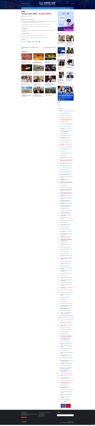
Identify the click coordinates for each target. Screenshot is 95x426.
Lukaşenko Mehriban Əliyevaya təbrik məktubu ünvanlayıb (66, 346)
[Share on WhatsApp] (22, 41)
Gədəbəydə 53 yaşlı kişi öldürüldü (65, 350)
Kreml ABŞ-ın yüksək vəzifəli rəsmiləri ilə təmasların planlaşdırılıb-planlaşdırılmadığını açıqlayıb (66, 190)
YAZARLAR (54, 8)
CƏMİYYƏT (33, 8)
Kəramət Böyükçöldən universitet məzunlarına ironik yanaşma (66, 271)
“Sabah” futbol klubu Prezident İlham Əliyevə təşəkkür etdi (66, 128)
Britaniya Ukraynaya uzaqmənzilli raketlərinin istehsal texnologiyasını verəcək (66, 308)
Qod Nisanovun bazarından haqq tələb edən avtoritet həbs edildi (61, 81)
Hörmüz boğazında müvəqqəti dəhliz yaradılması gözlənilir (67, 322)
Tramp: (66, 144)
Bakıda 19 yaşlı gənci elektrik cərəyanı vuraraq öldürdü (66, 255)
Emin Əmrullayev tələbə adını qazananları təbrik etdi (66, 358)
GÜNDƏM (25, 8)
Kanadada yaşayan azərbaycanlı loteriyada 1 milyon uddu (61, 55)
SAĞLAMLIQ (62, 8)
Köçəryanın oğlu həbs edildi (64, 299)
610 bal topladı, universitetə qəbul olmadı (67, 292)
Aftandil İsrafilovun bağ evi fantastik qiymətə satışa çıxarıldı (66, 285)
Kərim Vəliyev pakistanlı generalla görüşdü (67, 380)
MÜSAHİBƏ (46, 8)
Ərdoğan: (67, 325)
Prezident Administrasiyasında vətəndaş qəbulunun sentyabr (66, 378)
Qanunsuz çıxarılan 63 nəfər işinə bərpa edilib (69, 67)
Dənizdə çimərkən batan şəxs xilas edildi (66, 329)
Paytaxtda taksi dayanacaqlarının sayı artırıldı (66, 187)
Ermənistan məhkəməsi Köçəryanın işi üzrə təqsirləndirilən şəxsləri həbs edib (66, 200)
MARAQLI (67, 8)
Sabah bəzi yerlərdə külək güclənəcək (65, 399)
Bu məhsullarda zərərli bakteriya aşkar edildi (66, 163)
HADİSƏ (59, 8)
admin (25, 16)
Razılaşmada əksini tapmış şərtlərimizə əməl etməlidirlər (66, 236)
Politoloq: (66, 382)
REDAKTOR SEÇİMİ (42, 8)
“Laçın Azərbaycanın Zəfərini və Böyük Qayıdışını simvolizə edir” (67, 231)
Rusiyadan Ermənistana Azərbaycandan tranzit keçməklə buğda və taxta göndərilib (66, 368)
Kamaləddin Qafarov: (67, 287)
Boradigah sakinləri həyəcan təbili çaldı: (66, 215)
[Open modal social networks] (39, 41)
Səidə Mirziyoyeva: (66, 336)
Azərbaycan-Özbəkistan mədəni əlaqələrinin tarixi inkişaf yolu (66, 355)
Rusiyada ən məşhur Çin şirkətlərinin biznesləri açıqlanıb (66, 198)
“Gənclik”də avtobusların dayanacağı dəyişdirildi (67, 389)
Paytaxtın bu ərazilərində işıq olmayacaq (66, 327)
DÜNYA (36, 8)
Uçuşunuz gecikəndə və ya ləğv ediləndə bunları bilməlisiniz (66, 177)
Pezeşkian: (67, 320)
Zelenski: (66, 119)
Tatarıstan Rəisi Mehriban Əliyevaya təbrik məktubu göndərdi (66, 138)
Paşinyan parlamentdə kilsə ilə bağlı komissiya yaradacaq (66, 392)
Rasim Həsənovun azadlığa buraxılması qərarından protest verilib (65, 387)
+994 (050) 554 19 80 (42, 413)
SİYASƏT (27, 8)
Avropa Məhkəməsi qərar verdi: (67, 193)
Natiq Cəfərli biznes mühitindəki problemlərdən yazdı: (66, 234)
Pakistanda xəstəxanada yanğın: (66, 290)
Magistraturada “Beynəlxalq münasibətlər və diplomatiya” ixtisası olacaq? (66, 259)
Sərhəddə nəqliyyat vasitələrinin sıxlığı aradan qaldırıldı (66, 218)
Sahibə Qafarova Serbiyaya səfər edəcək (66, 135)
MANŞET (23, 8)
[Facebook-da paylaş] (25, 41)
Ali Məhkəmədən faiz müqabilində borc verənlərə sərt (67, 280)
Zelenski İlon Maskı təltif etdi (64, 222)
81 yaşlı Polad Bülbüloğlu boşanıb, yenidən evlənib (61, 43)
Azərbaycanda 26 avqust (48, 95)
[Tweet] (34, 41)
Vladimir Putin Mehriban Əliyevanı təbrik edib (66, 348)
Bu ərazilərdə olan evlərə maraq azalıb (66, 282)
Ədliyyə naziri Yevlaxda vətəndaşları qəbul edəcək (66, 244)
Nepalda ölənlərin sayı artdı (66, 117)
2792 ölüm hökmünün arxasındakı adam (66, 375)
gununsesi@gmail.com (42, 414)
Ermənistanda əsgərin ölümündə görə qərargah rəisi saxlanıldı (66, 203)
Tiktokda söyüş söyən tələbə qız (66, 115)
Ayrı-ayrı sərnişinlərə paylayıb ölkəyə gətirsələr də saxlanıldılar (66, 363)
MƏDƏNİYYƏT (51, 8)
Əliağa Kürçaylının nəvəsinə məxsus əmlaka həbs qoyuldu (67, 353)
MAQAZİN (65, 8)
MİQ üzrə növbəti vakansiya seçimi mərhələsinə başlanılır (66, 157)
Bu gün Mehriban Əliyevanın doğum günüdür (66, 310)
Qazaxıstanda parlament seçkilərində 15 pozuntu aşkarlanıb (67, 343)
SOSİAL (48, 8)
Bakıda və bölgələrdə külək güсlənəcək (66, 179)
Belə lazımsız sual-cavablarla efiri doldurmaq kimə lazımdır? (66, 313)
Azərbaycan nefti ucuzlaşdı (64, 301)
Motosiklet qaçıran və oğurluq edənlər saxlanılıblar (65, 397)
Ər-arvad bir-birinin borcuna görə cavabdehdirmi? (66, 212)
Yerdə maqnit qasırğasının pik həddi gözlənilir (66, 210)
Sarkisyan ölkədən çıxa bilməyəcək (65, 208)
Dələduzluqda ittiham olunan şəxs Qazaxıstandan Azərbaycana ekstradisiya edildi (67, 360)
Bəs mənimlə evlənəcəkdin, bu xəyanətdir (67, 161)
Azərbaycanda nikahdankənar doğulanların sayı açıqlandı (66, 394)
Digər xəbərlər (65, 401)
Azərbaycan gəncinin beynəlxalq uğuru (66, 224)
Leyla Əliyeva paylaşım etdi (65, 133)
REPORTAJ (38, 8)
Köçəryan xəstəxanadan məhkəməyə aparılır (66, 165)
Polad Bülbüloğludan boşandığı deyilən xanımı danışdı (69, 44)
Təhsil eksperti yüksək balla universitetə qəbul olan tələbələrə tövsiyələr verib (66, 305)
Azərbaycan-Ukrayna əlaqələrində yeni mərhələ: (61, 68)
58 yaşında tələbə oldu (63, 242)
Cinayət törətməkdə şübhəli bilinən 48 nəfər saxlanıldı (66, 263)
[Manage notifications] (93, 424)
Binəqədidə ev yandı (64, 275)
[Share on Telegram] (36, 41)
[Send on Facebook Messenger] (30, 41)
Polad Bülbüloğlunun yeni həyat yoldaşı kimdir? (67, 277)
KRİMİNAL (57, 8)
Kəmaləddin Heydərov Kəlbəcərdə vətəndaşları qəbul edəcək (66, 268)
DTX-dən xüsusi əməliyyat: (69, 56)
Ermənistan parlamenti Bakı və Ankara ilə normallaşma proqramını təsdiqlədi (66, 339)
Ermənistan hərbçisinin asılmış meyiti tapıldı (66, 365)
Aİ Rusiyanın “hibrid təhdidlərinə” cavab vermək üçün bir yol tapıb (66, 195)
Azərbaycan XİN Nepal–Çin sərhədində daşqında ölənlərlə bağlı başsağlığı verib (67, 131)
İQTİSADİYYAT (30, 8)
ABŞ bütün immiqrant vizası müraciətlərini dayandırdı (66, 295)
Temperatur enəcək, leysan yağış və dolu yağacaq (67, 220)
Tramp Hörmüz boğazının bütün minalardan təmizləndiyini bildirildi (66, 370)
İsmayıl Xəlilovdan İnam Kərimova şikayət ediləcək (67, 315)
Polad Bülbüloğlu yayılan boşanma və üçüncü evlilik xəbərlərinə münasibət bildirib (66, 206)
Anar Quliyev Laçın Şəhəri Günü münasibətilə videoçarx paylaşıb (66, 174)
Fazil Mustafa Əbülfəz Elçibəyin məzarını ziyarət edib (69, 80)
